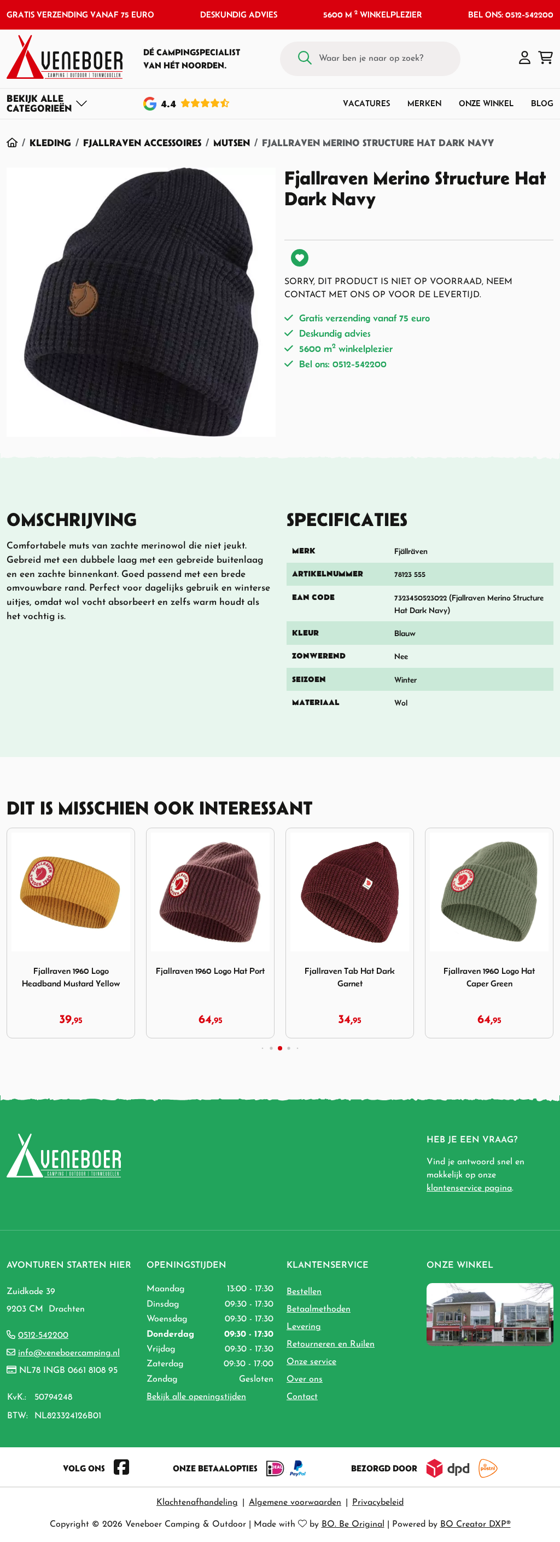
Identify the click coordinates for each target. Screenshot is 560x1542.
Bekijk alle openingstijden (196, 1397)
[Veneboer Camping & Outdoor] (64, 57)
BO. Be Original (353, 1524)
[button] (524, 58)
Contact (302, 1397)
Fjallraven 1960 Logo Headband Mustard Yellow (71, 977)
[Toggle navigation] (47, 103)
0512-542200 (43, 1335)
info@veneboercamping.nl (69, 1353)
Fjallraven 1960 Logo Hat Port (210, 970)
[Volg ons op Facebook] (121, 1468)
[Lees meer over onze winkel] (490, 1314)
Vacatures (366, 103)
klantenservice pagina (469, 1188)
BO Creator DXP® (475, 1524)
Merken (424, 103)
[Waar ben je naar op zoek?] (305, 59)
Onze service (311, 1362)
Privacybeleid (378, 1502)
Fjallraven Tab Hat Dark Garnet (350, 977)
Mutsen (231, 142)
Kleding (50, 142)
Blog (542, 103)
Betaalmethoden (319, 1309)
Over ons (305, 1379)
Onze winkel (486, 103)
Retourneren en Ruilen (331, 1344)
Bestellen (304, 1291)
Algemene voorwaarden (295, 1502)
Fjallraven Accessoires (142, 142)
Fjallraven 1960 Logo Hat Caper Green (489, 977)
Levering (304, 1326)
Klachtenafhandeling (197, 1502)
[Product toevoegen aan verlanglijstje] (300, 258)
